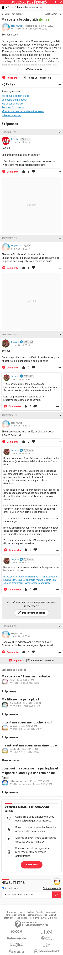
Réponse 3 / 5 (9, 334)
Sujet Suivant (51, 13)
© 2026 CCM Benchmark (47, 918)
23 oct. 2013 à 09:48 (20, 379)
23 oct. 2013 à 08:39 (20, 345)
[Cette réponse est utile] (23, 172)
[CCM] (17, 932)
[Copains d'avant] (17, 945)
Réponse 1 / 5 (9, 132)
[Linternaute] (17, 938)
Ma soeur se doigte (13, 103)
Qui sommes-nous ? (16, 912)
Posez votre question (39, 77)
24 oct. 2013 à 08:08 (37, 29)
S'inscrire (32, 864)
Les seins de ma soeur (14, 99)
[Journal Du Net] (46, 932)
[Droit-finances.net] (46, 938)
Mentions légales (12, 918)
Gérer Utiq (53, 915)
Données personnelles (15, 915)
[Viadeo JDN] (46, 945)
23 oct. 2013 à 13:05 (20, 453)
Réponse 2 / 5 (9, 238)
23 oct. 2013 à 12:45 (20, 426)
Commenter (12, 171)
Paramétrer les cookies (37, 915)
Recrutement (50, 912)
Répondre (18, 660)
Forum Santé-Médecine (29, 7)
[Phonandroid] (46, 951)
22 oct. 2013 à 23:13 (20, 142)
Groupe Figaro (28, 918)
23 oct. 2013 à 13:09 (20, 562)
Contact (30, 912)
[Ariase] (17, 951)
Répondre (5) (13, 77)
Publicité (39, 912)
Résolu (45, 20)
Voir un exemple (52, 888)
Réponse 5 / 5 (9, 626)
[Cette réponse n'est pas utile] (33, 172)
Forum (11, 7)
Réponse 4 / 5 (9, 415)
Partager (11, 84)
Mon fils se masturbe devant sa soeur (23, 111)
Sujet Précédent (13, 13)
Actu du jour (11, 888)
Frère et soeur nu (11, 115)
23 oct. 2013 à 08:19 (20, 249)
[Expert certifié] (21, 342)
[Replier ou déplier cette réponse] (59, 131)
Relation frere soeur (13, 107)
